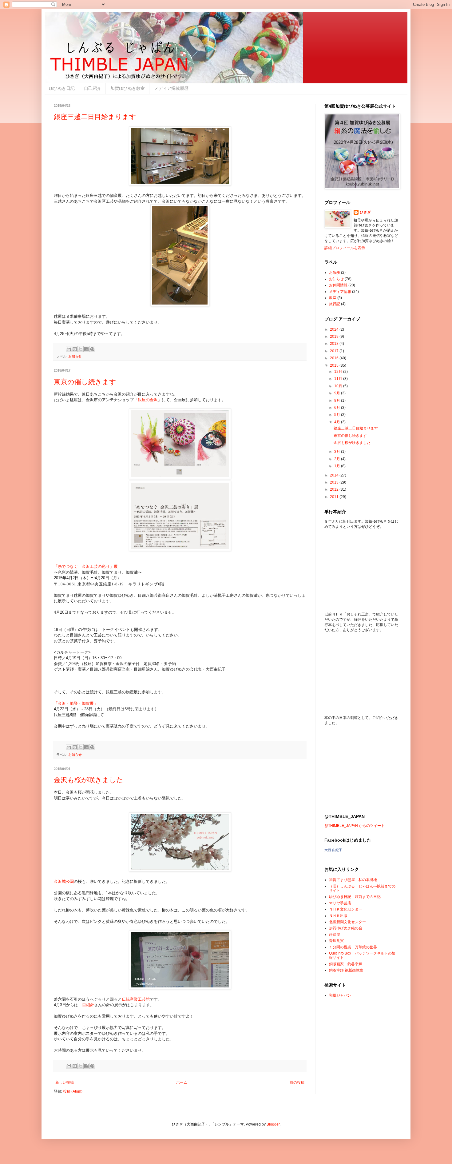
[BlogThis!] (75, 349)
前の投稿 (297, 1082)
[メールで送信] (69, 349)
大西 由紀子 (333, 850)
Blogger (273, 1124)
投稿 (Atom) (72, 1091)
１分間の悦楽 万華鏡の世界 (353, 947)
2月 (337, 459)
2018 (334, 343)
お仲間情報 (338, 285)
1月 (337, 466)
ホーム (181, 1082)
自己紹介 (92, 88)
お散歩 (334, 272)
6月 (337, 407)
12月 (338, 371)
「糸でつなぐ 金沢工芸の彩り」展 (86, 566)
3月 (337, 451)
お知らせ (75, 356)
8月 (337, 400)
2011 (334, 497)
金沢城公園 (64, 881)
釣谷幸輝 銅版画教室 (346, 970)
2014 (334, 475)
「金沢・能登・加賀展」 (76, 703)
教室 (332, 298)
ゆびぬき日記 (62, 88)
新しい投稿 (64, 1082)
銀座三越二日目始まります (95, 117)
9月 (337, 393)
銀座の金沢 (148, 399)
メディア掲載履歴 (171, 88)
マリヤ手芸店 (340, 903)
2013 (334, 482)
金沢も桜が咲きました (88, 780)
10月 (338, 386)
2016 (334, 358)
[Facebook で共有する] (86, 349)
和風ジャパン (340, 995)
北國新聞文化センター (347, 922)
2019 (334, 336)
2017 (334, 351)
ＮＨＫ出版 (338, 916)
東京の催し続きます (85, 382)
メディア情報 (340, 291)
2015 (334, 365)
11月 (338, 379)
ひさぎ (365, 212)
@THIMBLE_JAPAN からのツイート (354, 825)
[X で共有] (80, 349)
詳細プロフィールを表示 (344, 248)
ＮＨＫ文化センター (345, 909)
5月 (337, 415)
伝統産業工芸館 (136, 999)
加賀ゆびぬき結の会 (345, 928)
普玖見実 (336, 941)
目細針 (88, 1005)
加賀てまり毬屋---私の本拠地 (353, 880)
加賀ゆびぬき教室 (127, 88)
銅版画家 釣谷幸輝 (345, 964)
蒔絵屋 (334, 934)
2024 (334, 329)
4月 (337, 422)
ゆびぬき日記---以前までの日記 (355, 897)
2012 (334, 489)
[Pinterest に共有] (92, 349)
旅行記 (334, 304)
